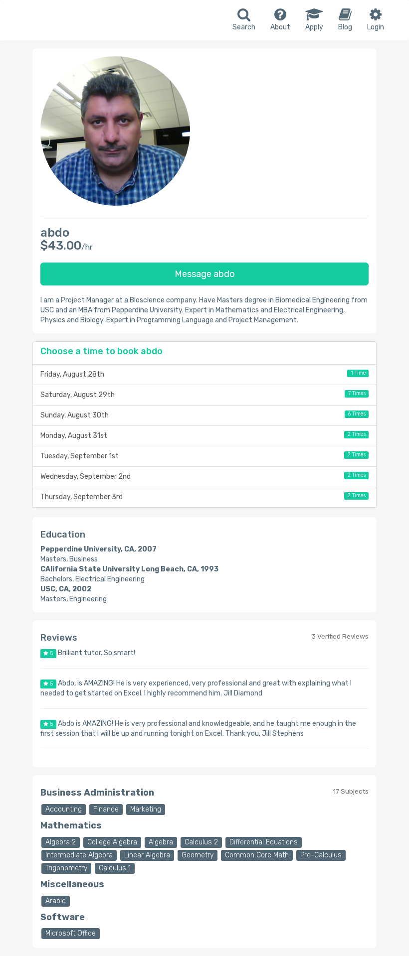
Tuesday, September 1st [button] (203, 455)
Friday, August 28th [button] (203, 374)
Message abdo (205, 274)
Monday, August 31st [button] (203, 435)
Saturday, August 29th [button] (203, 394)
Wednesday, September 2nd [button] (203, 476)
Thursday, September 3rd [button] (203, 496)
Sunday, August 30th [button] (203, 414)
